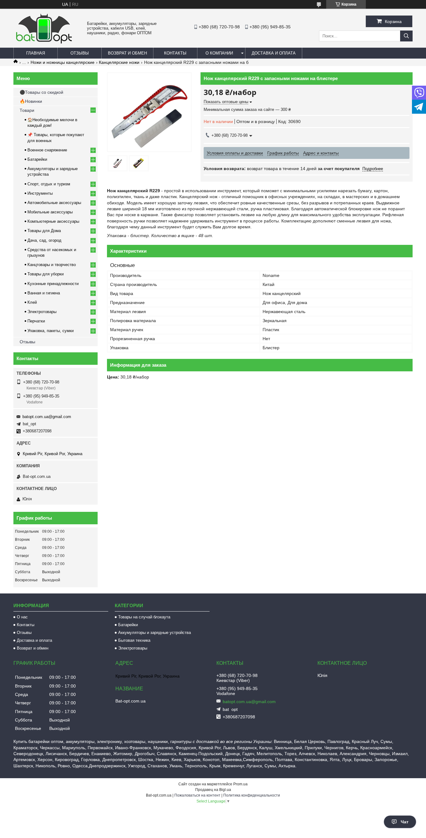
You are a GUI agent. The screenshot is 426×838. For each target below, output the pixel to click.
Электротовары (41, 311)
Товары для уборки (45, 274)
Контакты (175, 53)
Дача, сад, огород (44, 240)
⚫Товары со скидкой (41, 92)
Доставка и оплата (274, 53)
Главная (35, 53)
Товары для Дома (44, 230)
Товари (27, 110)
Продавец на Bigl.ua (213, 790)
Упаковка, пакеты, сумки (50, 330)
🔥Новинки (31, 101)
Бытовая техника (134, 640)
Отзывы (79, 53)
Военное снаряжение (47, 150)
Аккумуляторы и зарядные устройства (154, 632)
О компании (219, 53)
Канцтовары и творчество (51, 264)
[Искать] (406, 36)
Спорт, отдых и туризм (48, 184)
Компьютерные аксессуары (53, 221)
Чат (405, 821)
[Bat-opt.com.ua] (44, 43)
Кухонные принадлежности (53, 283)
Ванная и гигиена (43, 293)
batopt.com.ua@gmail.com (46, 416)
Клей (32, 302)
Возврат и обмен (127, 53)
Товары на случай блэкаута (144, 617)
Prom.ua (240, 784)
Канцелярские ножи (119, 62)
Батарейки (37, 159)
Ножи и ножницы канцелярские (62, 62)
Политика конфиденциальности (251, 795)
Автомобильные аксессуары (54, 202)
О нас (22, 617)
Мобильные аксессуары (50, 212)
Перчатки (36, 321)
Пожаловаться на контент (197, 795)
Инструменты (40, 193)
